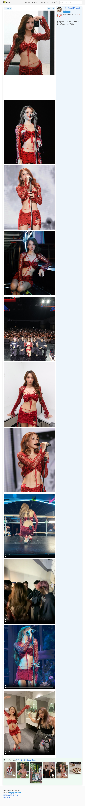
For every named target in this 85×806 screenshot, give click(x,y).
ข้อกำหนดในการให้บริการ (10, 795)
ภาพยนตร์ (35, 2)
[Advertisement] (29, 88)
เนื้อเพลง (42, 2)
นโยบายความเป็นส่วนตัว (10, 794)
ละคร (48, 2)
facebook (13, 792)
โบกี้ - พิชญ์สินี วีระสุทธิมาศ (26, 760)
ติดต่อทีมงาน (6, 797)
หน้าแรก (27, 2)
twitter (19, 792)
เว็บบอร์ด (54, 2)
